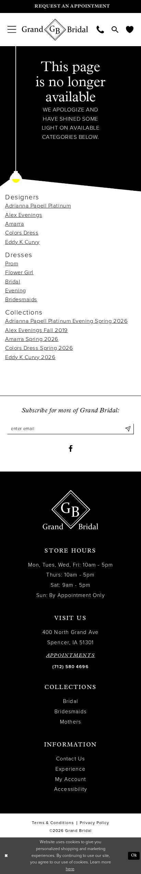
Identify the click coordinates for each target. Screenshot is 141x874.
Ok (134, 855)
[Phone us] (100, 30)
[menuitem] (12, 29)
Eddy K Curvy (22, 242)
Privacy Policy (94, 822)
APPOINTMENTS (70, 655)
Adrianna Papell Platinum (38, 205)
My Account (70, 779)
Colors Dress (22, 232)
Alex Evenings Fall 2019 (36, 330)
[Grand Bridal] (55, 30)
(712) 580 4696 (70, 667)
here (70, 869)
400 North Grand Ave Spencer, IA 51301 (70, 637)
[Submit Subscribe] (127, 429)
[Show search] (115, 30)
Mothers (70, 722)
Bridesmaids (21, 299)
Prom (11, 263)
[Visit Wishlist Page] (129, 30)
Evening (15, 290)
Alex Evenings (23, 215)
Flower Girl (19, 272)
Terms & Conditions (53, 822)
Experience (70, 769)
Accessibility (70, 789)
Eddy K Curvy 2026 (30, 357)
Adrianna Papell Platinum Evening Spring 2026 (66, 321)
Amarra (14, 224)
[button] (12, 29)
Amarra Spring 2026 (32, 339)
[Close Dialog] (6, 855)
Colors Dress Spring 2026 (39, 348)
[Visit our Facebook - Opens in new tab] (70, 449)
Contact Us (70, 759)
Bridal (12, 281)
